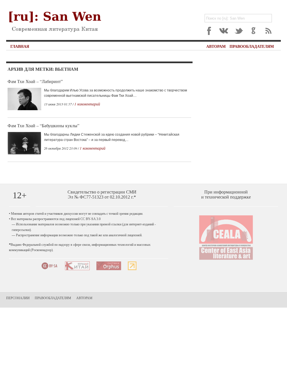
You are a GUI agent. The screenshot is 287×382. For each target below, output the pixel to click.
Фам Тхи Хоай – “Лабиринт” (35, 81)
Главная (19, 46)
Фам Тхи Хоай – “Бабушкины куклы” (43, 125)
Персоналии (18, 298)
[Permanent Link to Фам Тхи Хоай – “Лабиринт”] (24, 109)
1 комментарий (87, 104)
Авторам (216, 46)
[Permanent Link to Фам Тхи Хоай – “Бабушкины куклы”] (24, 153)
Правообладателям (252, 46)
